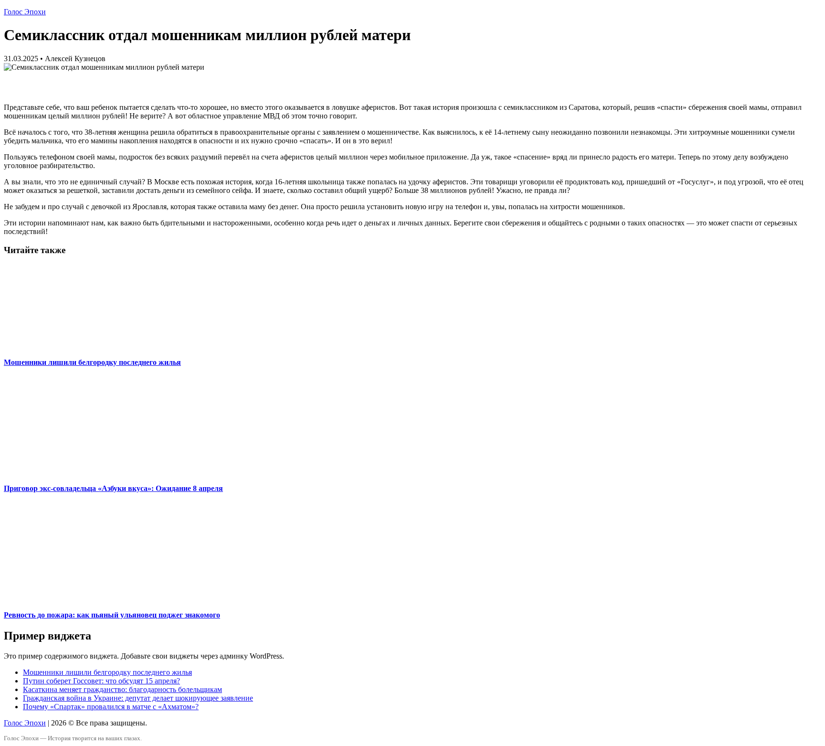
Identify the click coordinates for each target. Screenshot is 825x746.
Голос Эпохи (25, 12)
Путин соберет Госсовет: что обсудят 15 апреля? (101, 681)
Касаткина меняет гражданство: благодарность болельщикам (122, 689)
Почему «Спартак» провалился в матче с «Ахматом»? (111, 707)
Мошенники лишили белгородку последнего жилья (92, 362)
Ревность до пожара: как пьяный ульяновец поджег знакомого (112, 615)
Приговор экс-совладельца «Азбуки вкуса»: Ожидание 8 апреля (113, 488)
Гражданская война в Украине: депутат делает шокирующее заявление (138, 698)
